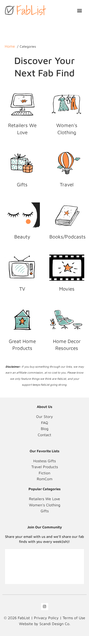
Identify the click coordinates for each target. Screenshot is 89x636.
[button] (80, 10)
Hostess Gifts (44, 461)
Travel (67, 184)
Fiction (44, 473)
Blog (44, 428)
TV (22, 289)
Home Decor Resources (67, 344)
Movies (67, 289)
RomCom (44, 479)
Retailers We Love (22, 128)
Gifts (22, 184)
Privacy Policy (46, 618)
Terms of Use (74, 618)
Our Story (44, 416)
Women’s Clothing (44, 505)
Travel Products (44, 467)
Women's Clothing (66, 128)
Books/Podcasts (67, 236)
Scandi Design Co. (54, 624)
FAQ (44, 423)
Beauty (22, 236)
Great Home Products (22, 344)
